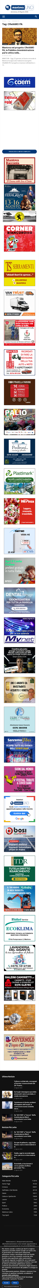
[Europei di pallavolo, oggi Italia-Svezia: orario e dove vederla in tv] (7, 1145)
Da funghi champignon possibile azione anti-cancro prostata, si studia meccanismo (25, 1094)
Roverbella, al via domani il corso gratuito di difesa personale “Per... (23, 1166)
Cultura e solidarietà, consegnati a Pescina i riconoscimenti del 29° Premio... (25, 1083)
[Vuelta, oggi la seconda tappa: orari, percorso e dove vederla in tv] (7, 1155)
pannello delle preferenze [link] (10, 1275)
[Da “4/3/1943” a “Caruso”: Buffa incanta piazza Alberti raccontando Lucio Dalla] (7, 1117)
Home (4, 21)
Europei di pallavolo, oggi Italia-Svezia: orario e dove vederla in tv (25, 1145)
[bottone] (19, 151)
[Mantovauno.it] (19, 7)
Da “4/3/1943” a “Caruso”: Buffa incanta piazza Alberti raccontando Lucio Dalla (25, 1117)
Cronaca (5, 44)
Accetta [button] (6, 1283)
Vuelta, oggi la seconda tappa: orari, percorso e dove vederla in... (24, 1155)
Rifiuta (15, 1283)
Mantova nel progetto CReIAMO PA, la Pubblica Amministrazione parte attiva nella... (18, 50)
